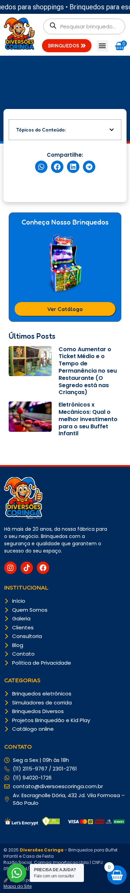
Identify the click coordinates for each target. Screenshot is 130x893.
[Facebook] (43, 568)
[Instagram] (10, 568)
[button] (102, 46)
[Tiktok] (26, 568)
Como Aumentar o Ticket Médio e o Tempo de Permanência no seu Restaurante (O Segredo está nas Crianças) (88, 371)
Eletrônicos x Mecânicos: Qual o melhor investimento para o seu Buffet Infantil (88, 419)
